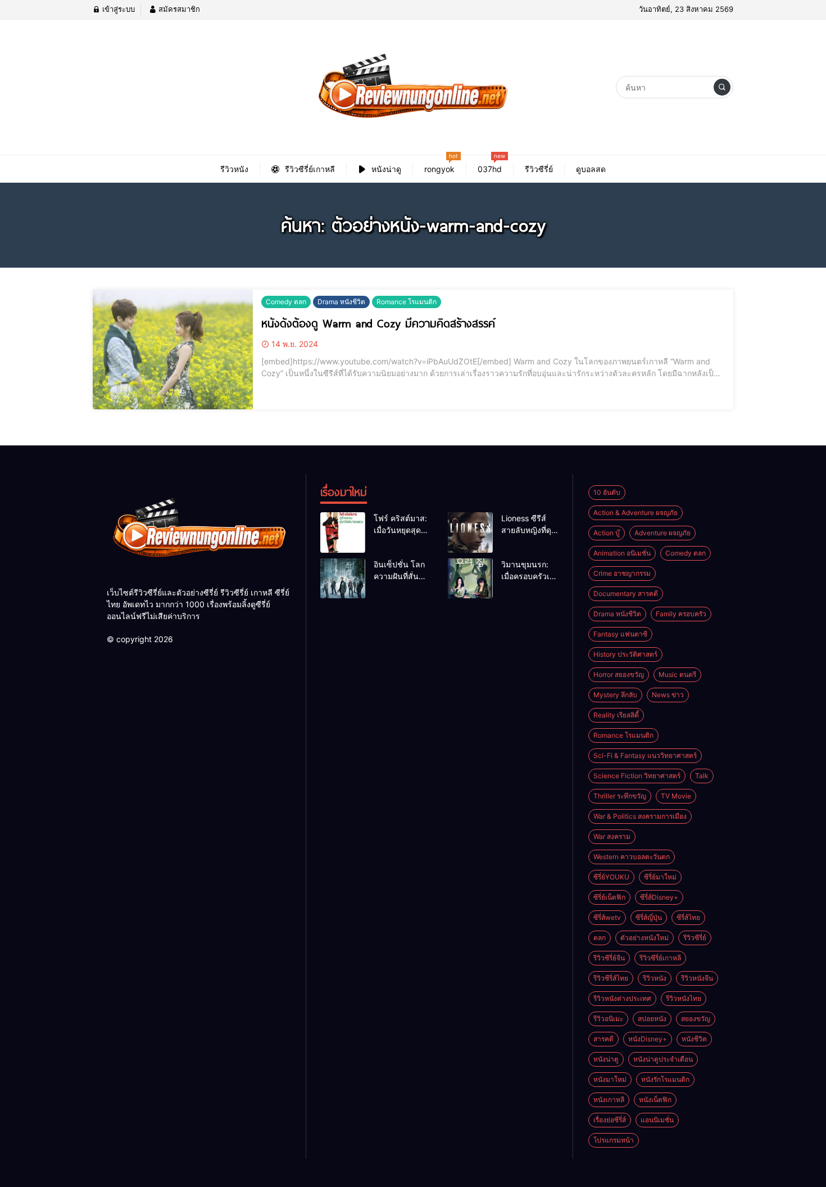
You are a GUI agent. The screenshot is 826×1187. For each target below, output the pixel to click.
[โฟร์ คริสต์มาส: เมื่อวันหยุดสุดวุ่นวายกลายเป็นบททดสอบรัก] (342, 532)
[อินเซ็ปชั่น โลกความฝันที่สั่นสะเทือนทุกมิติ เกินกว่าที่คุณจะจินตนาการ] (342, 578)
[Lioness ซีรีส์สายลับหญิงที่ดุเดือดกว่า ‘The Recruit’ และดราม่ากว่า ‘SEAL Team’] (470, 532)
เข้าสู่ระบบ (117, 8)
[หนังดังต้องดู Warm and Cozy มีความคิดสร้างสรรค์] (173, 350)
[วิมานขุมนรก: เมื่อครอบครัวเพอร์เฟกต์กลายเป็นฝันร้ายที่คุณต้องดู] (470, 578)
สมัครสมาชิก (178, 8)
